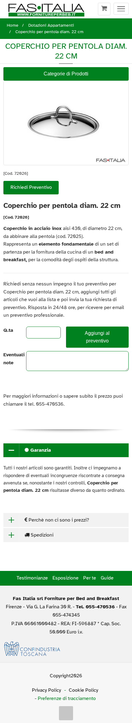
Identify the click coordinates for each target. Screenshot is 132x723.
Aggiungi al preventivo (97, 337)
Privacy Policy (46, 690)
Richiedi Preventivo (31, 187)
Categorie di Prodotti (66, 73)
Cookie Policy (83, 690)
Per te (89, 578)
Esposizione (65, 578)
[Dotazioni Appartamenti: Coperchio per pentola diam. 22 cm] (66, 123)
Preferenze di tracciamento (67, 698)
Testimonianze (32, 578)
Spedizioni (41, 535)
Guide (107, 578)
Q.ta (8, 330)
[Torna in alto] (66, 713)
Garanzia (40, 450)
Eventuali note (9, 359)
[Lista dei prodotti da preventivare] (104, 9)
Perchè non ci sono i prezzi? (58, 520)
